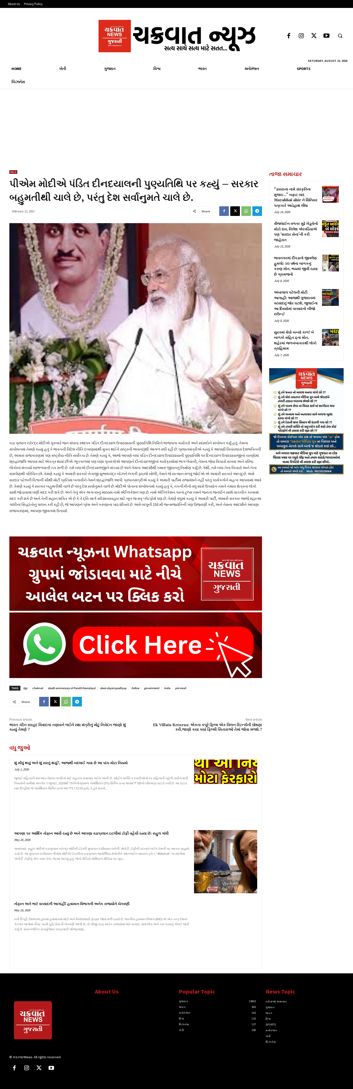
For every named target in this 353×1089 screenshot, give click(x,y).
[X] (235, 211)
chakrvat (37, 688)
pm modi (180, 688)
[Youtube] (326, 36)
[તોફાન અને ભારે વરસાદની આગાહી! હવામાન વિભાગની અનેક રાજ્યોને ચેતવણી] (225, 932)
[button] (340, 35)
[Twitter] (314, 36)
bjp (25, 688)
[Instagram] (301, 36)
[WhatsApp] (246, 211)
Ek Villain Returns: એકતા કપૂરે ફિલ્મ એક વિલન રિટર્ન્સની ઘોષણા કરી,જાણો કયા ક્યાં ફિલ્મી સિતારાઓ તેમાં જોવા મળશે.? (207, 727)
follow (135, 688)
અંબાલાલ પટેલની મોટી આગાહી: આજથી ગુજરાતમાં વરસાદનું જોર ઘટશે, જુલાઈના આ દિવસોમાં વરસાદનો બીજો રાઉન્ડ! (296, 303)
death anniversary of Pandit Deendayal (71, 688)
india (167, 688)
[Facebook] (289, 36)
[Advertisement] (176, 134)
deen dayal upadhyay (113, 688)
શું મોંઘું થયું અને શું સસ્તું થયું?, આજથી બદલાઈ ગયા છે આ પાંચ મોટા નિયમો (71, 763)
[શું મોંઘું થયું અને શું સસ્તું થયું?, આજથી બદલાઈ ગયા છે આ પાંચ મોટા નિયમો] (225, 791)
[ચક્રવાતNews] (48, 1021)
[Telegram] (257, 211)
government (151, 688)
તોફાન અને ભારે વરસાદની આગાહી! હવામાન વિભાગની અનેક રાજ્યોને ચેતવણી (71, 904)
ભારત (13, 172)
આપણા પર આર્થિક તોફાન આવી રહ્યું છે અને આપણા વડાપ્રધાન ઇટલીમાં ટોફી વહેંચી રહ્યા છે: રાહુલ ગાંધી (91, 833)
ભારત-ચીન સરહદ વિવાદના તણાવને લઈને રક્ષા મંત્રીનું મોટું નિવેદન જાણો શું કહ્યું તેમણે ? (67, 727)
